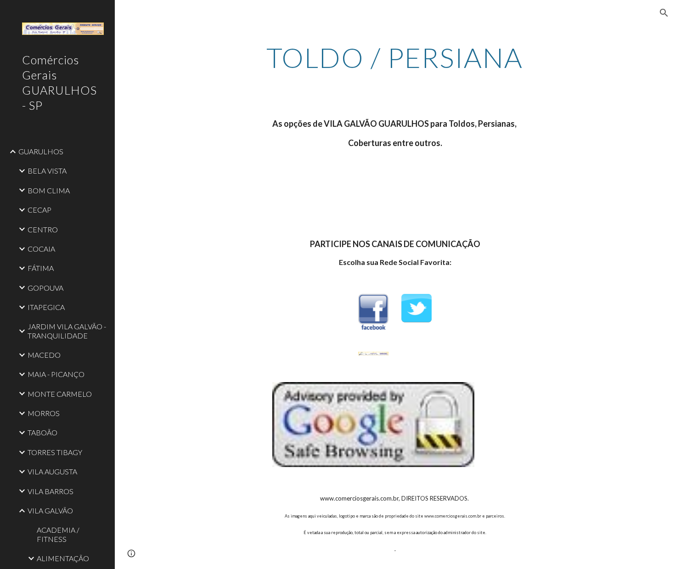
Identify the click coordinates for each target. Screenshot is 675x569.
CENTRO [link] (43, 229)
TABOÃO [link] (42, 432)
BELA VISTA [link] (47, 170)
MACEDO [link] (44, 354)
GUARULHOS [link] (40, 151)
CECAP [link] (39, 209)
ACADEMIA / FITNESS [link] (58, 534)
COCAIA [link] (41, 248)
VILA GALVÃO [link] (50, 510)
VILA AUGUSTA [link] (52, 471)
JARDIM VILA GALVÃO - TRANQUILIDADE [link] (67, 330)
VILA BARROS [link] (50, 491)
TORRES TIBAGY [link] (55, 452)
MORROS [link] (44, 413)
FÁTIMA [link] (41, 268)
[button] (664, 13)
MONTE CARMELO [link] (60, 393)
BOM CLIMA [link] (49, 190)
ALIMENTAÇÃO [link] (63, 558)
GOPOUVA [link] (45, 287)
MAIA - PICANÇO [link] (56, 374)
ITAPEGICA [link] (46, 307)
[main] (394, 57)
